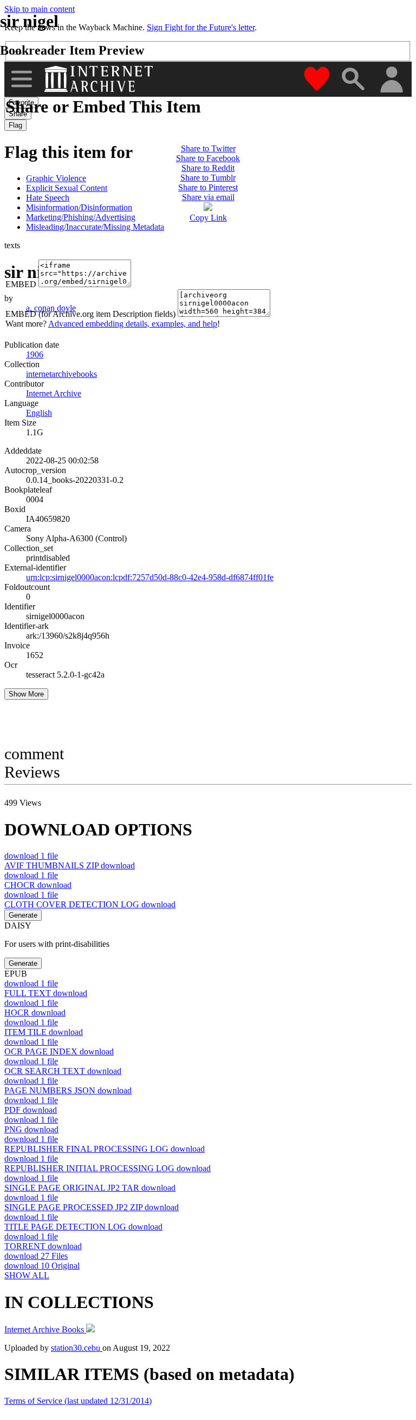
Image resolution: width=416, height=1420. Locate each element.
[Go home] (99, 79)
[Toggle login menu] (391, 80)
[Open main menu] (21, 79)
